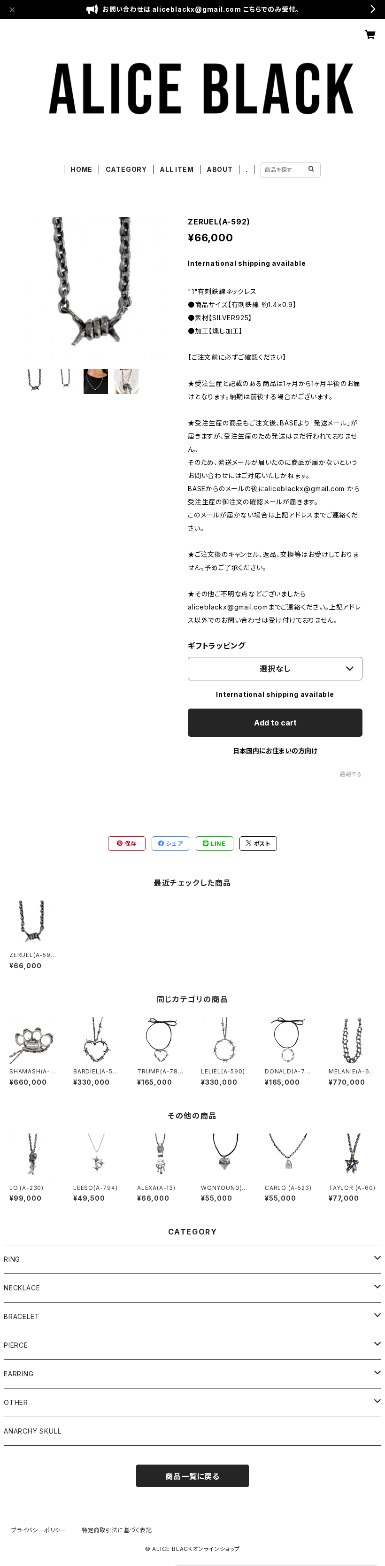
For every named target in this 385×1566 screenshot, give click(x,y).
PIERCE (16, 1345)
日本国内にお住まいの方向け (275, 751)
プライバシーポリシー (39, 1530)
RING (12, 1259)
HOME (81, 169)
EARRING (19, 1374)
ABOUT (220, 169)
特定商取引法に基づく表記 (117, 1530)
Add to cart (275, 722)
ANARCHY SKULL (32, 1431)
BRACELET (21, 1316)
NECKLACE (22, 1288)
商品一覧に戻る (192, 1476)
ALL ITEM (176, 169)
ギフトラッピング (216, 645)
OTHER (16, 1402)
